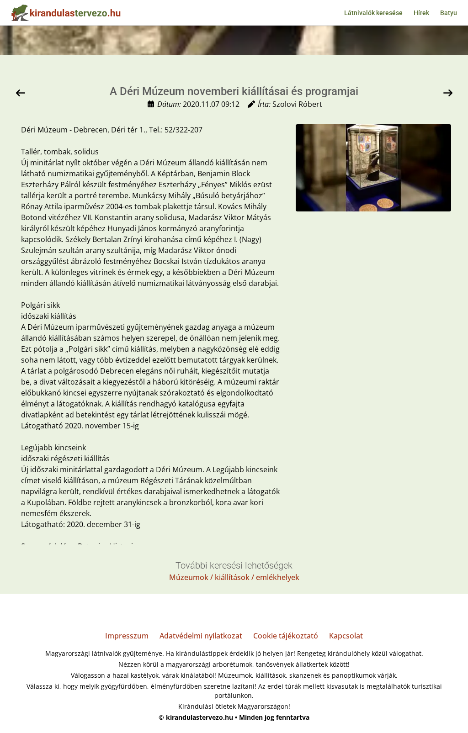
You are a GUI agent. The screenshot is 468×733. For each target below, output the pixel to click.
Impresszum (127, 636)
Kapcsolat (346, 636)
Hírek (421, 12)
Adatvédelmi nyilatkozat (201, 636)
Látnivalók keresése (373, 12)
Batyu (448, 12)
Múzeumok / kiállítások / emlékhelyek (234, 577)
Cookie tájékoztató (285, 636)
